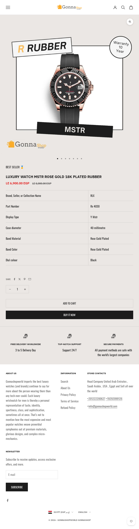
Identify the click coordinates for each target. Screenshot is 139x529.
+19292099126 (114, 398)
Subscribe (17, 487)
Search (64, 381)
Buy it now (69, 315)
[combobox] (111, 206)
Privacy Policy (68, 394)
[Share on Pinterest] (24, 279)
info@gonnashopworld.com (103, 406)
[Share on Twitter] (19, 279)
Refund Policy (68, 407)
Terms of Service (70, 401)
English (82, 512)
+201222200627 (96, 398)
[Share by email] (29, 279)
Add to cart (69, 303)
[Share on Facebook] (14, 279)
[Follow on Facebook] (7, 500)
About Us (65, 388)
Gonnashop (84, 520)
